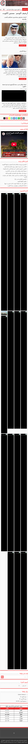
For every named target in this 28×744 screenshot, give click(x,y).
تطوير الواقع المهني (21, 181)
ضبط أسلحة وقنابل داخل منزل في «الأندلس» (15, 171)
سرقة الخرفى (23, 51)
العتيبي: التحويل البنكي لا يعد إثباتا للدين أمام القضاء (14, 169)
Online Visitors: (22, 694)
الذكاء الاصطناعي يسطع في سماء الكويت (16, 185)
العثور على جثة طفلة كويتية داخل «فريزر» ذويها (15, 183)
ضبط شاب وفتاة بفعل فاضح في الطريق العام (16, 173)
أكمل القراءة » (22, 45)
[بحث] (2, 677)
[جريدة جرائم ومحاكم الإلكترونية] (14, 3)
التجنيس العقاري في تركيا (20, 179)
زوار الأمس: (23, 699)
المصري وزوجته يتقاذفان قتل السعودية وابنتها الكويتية (14, 164)
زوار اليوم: (23, 696)
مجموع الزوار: (23, 701)
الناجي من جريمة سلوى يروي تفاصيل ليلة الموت (15, 166)
